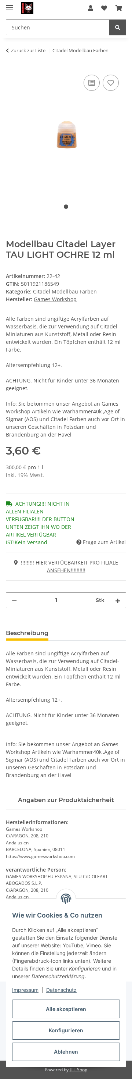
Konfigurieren (66, 1030)
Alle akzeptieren (66, 1009)
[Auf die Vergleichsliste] (92, 83)
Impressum (25, 990)
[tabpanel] (66, 130)
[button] (90, 8)
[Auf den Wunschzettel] (111, 83)
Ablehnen (66, 1051)
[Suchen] (117, 27)
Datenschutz (61, 990)
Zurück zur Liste (28, 50)
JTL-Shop (78, 1069)
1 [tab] (66, 206)
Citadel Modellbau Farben (65, 291)
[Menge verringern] (14, 600)
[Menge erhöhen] (118, 600)
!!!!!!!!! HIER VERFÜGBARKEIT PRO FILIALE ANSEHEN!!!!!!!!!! (69, 566)
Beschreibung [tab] (27, 633)
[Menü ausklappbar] (9, 4)
